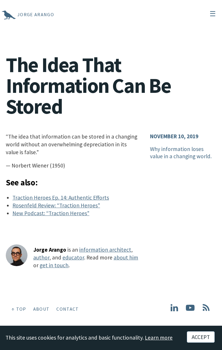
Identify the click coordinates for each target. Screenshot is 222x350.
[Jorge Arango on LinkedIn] (174, 310)
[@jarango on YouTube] (190, 310)
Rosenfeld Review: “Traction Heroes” (56, 205)
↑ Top (19, 309)
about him (126, 257)
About (41, 309)
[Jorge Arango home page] (1, 14)
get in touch (54, 265)
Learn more (159, 337)
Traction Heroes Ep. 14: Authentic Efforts (60, 197)
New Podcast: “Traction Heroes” (50, 213)
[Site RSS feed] (206, 310)
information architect (105, 249)
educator (73, 257)
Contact (67, 309)
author (41, 257)
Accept (201, 337)
